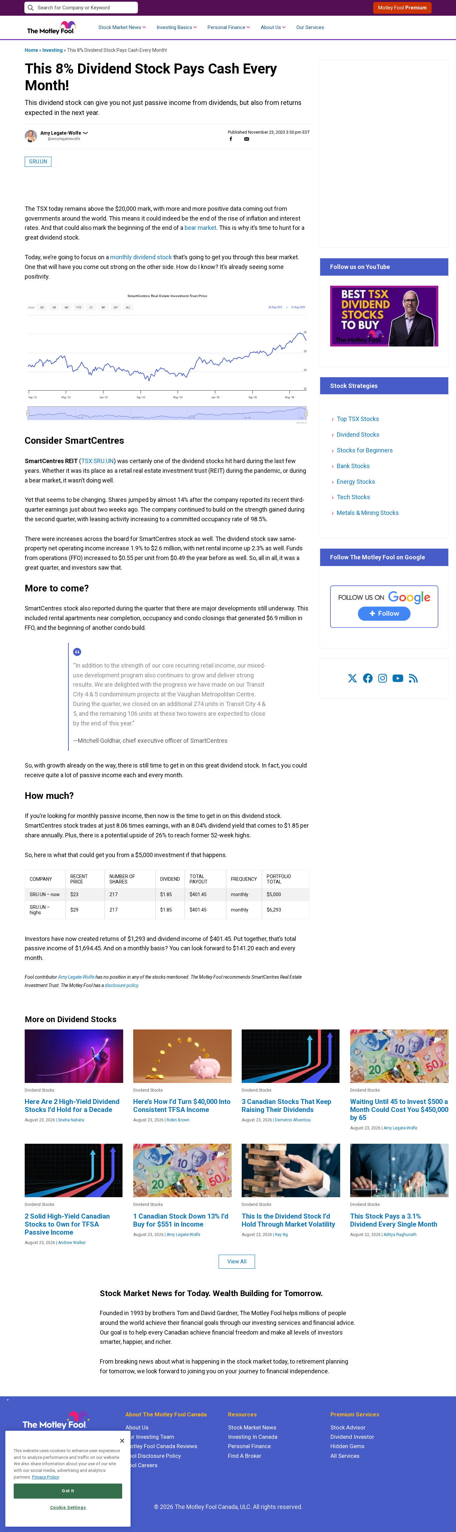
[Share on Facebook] (231, 138)
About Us (271, 27)
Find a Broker (244, 1455)
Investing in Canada (252, 1436)
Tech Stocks (353, 497)
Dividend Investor (352, 1436)
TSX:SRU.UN (97, 460)
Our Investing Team (150, 1436)
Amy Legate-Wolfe (60, 133)
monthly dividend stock (140, 257)
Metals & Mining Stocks (368, 512)
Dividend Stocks (358, 434)
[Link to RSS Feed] (413, 678)
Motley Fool (402, 8)
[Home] (6, 1400)
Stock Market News (119, 27)
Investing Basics (174, 27)
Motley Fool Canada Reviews (161, 1446)
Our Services (310, 27)
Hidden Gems (347, 1446)
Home (31, 50)
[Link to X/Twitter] (353, 678)
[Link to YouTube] (398, 678)
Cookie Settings (68, 1507)
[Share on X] (238, 138)
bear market (200, 227)
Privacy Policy (45, 1477)
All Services (345, 1455)
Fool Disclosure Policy (153, 1455)
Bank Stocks (353, 465)
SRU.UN (38, 161)
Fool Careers (142, 1465)
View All (236, 1261)
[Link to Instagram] (382, 678)
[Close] (122, 1440)
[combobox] (126, 8)
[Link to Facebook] (368, 678)
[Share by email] (246, 138)
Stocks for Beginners (365, 450)
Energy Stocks (356, 481)
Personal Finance (226, 27)
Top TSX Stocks (358, 418)
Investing (52, 50)
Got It (68, 1490)
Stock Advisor (348, 1427)
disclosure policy (121, 985)
